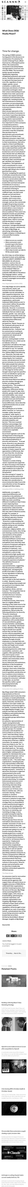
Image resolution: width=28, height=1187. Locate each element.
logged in (14, 944)
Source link (6, 925)
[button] (25, 2)
